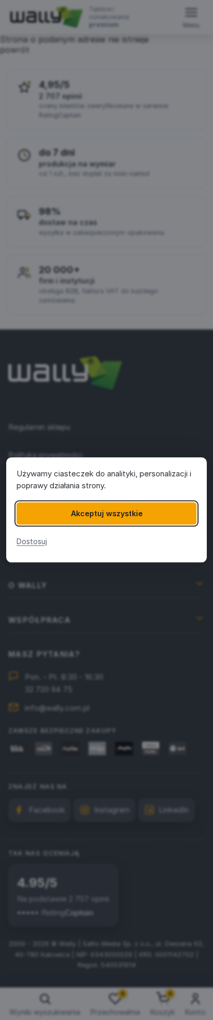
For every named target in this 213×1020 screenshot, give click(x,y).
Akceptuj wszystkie (107, 513)
